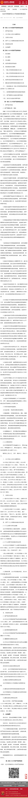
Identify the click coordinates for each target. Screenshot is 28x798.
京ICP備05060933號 (23, 795)
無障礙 (23, 3)
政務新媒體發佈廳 (14, 789)
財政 (9, 9)
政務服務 (16, 6)
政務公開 (10, 6)
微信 (7, 789)
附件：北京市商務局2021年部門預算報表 (12, 764)
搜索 (20, 3)
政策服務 (23, 6)
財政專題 (15, 9)
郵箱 (21, 789)
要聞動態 (3, 6)
